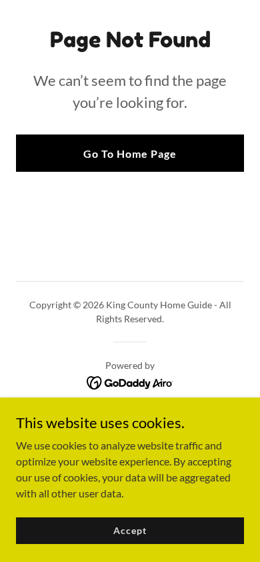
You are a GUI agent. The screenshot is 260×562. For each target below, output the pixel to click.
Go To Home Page (130, 153)
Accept (129, 530)
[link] (130, 381)
